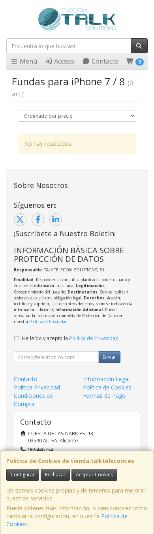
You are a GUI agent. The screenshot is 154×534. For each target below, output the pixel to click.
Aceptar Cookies (94, 474)
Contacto (104, 61)
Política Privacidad (37, 387)
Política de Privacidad (48, 321)
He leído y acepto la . (71, 338)
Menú (27, 61)
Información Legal (106, 379)
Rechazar (55, 474)
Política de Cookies (107, 387)
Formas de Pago (104, 395)
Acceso (63, 61)
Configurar (23, 474)
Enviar (109, 356)
